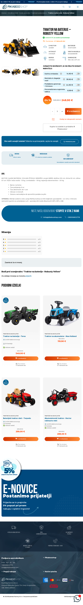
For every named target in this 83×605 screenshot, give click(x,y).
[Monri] (71, 580)
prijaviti (28, 276)
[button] (37, 70)
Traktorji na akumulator (39, 13)
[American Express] (45, 580)
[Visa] (64, 580)
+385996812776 (73, 217)
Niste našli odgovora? (55, 211)
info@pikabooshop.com (52, 217)
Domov (4, 13)
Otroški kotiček (13, 13)
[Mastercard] (51, 580)
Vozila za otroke (24, 13)
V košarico (74, 111)
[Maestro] (58, 580)
